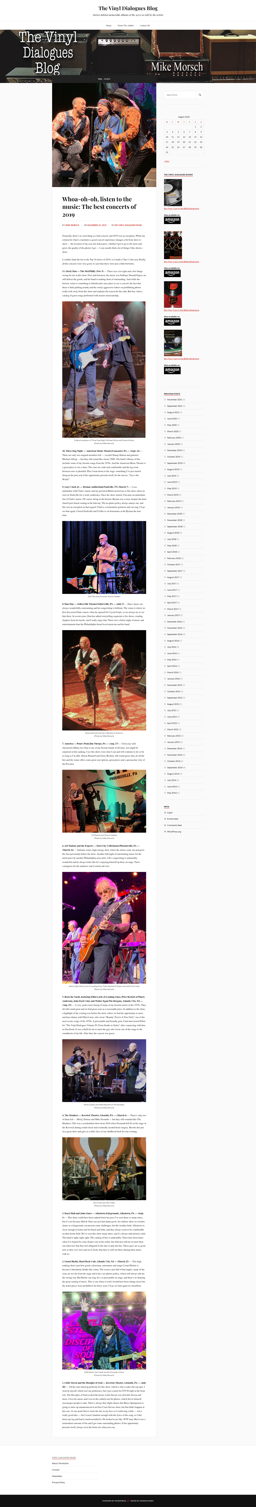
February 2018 (174, 558)
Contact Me (145, 25)
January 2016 (173, 678)
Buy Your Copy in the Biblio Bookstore (181, 208)
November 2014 (174, 755)
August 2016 (173, 640)
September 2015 (174, 697)
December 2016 (174, 621)
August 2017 (173, 577)
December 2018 (174, 513)
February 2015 (174, 735)
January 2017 (173, 615)
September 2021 (174, 406)
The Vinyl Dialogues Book (128, 225)
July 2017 (171, 583)
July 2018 (171, 539)
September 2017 (174, 571)
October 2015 (173, 691)
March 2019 (172, 494)
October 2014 (173, 761)
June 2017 (172, 590)
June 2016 (172, 653)
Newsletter (57, 1476)
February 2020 (174, 437)
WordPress (120, 1501)
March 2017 (172, 609)
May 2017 (172, 596)
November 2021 (174, 399)
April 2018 (172, 551)
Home (109, 25)
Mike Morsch (72, 225)
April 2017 (172, 602)
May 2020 (172, 425)
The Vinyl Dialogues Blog (128, 8)
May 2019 (172, 488)
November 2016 (174, 628)
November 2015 (174, 685)
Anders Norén (147, 1501)
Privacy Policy (58, 1482)
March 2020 (172, 431)
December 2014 (174, 748)
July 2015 (171, 710)
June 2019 (172, 482)
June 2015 (172, 716)
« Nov (166, 161)
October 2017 (173, 564)
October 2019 (173, 456)
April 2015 (172, 723)
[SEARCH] (200, 95)
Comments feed (174, 825)
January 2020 (173, 444)
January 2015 (173, 742)
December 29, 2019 (97, 225)
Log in (170, 812)
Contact (55, 1469)
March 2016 (172, 672)
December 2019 (174, 450)
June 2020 (172, 418)
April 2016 (172, 666)
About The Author (125, 25)
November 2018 (174, 520)
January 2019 (173, 507)
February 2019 (174, 501)
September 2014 (174, 767)
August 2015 (173, 704)
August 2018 (173, 532)
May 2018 (172, 545)
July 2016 (171, 647)
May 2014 (172, 792)
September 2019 (174, 463)
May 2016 (172, 659)
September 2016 (174, 634)
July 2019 (171, 475)
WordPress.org (174, 831)
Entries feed (172, 818)
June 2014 (172, 786)
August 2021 (173, 412)
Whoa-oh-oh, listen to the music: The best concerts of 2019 (99, 206)
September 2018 (174, 526)
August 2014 (173, 773)
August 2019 (173, 469)
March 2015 (172, 729)
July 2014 (171, 780)
